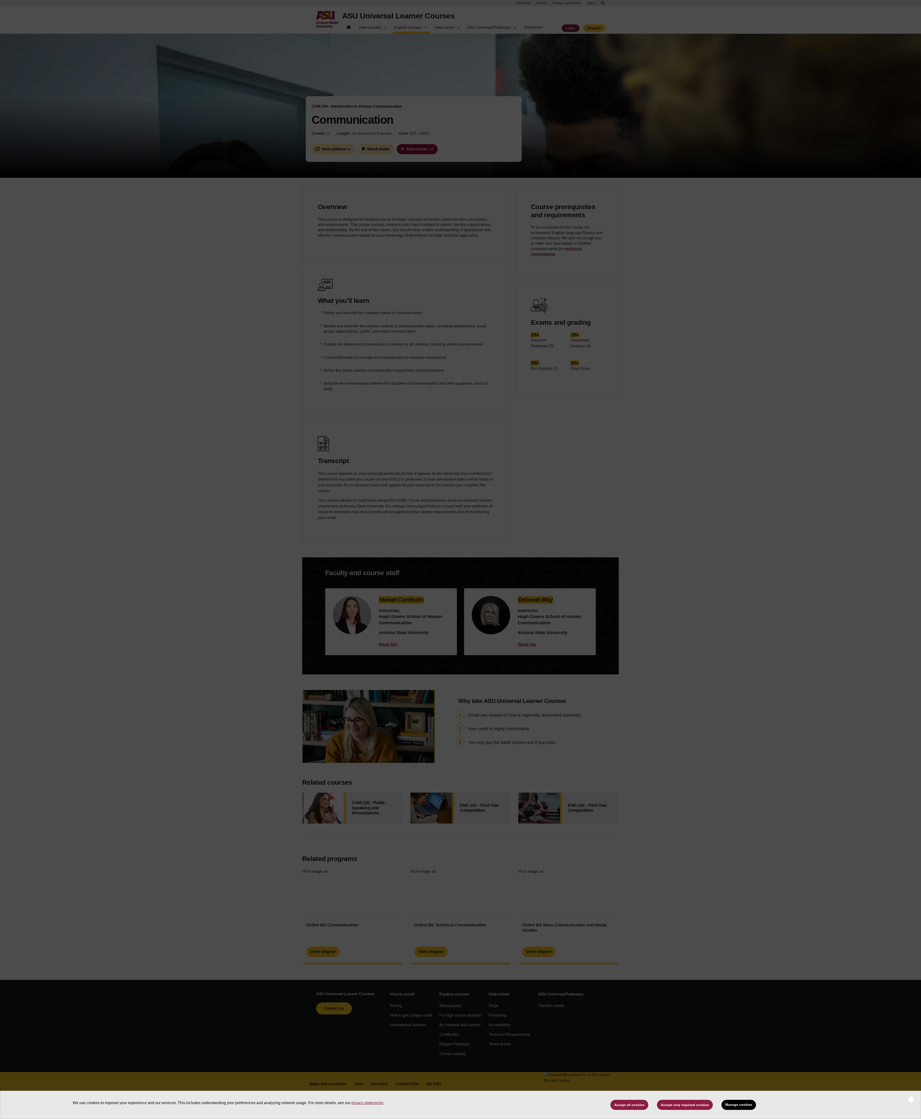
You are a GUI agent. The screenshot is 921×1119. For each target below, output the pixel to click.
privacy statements (367, 1103)
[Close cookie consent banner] (911, 1099)
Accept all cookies (629, 1105)
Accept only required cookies (685, 1105)
